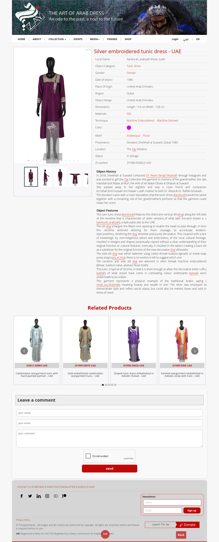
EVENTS (78, 39)
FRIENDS (112, 39)
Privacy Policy (23, 519)
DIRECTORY (53, 486)
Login (175, 39)
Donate (189, 524)
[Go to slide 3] (109, 385)
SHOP (128, 39)
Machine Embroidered (141, 120)
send (109, 468)
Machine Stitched (168, 120)
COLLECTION (56, 39)
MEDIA (94, 39)
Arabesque (134, 135)
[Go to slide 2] (106, 385)
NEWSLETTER (68, 486)
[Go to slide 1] (103, 385)
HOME (21, 39)
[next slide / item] (89, 105)
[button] (28, 160)
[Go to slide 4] (112, 385)
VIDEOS (82, 486)
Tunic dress (134, 66)
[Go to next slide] (194, 351)
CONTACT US (24, 486)
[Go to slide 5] (115, 385)
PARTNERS (38, 486)
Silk (129, 114)
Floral (146, 135)
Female (131, 73)
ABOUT (37, 39)
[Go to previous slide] (24, 351)
